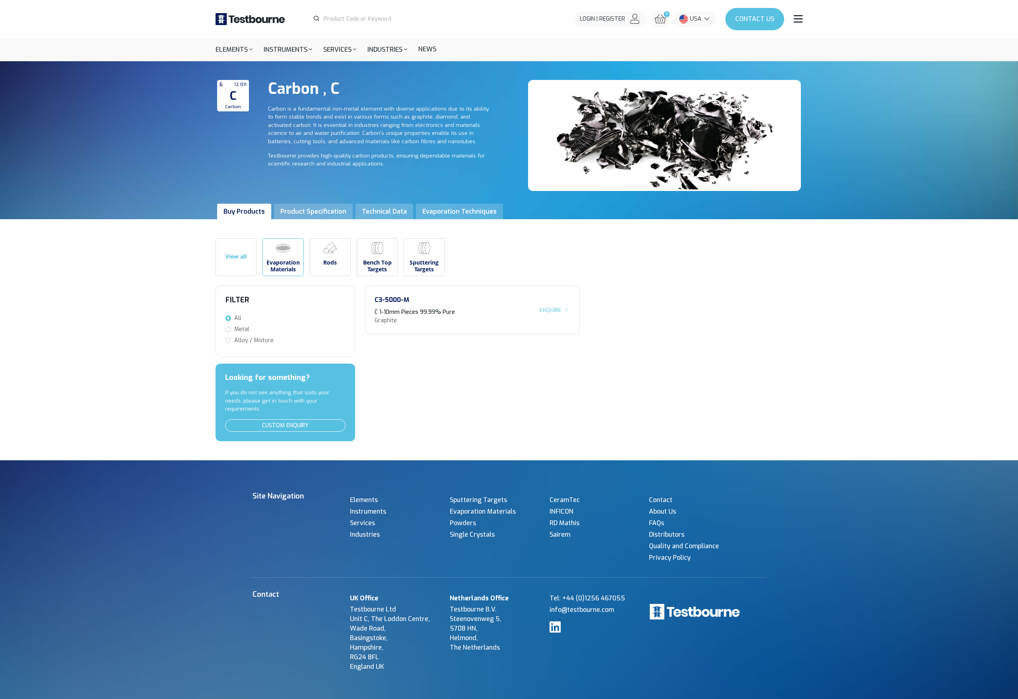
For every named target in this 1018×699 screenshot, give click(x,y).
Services (362, 523)
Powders (463, 523)
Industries (365, 534)
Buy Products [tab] (244, 211)
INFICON (561, 511)
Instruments (368, 511)
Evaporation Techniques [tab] (459, 211)
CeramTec (565, 500)
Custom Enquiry (285, 425)
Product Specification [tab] (313, 211)
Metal (241, 329)
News (427, 49)
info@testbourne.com (582, 610)
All (237, 318)
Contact (754, 19)
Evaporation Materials (483, 511)
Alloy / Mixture (254, 340)
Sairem (560, 534)
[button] (234, 49)
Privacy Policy (670, 557)
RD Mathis (564, 523)
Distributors (666, 534)
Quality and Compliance (684, 546)
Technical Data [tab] (384, 211)
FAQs (656, 523)
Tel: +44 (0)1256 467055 (587, 598)
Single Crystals (472, 534)
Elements (364, 500)
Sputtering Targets (478, 500)
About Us (662, 511)
